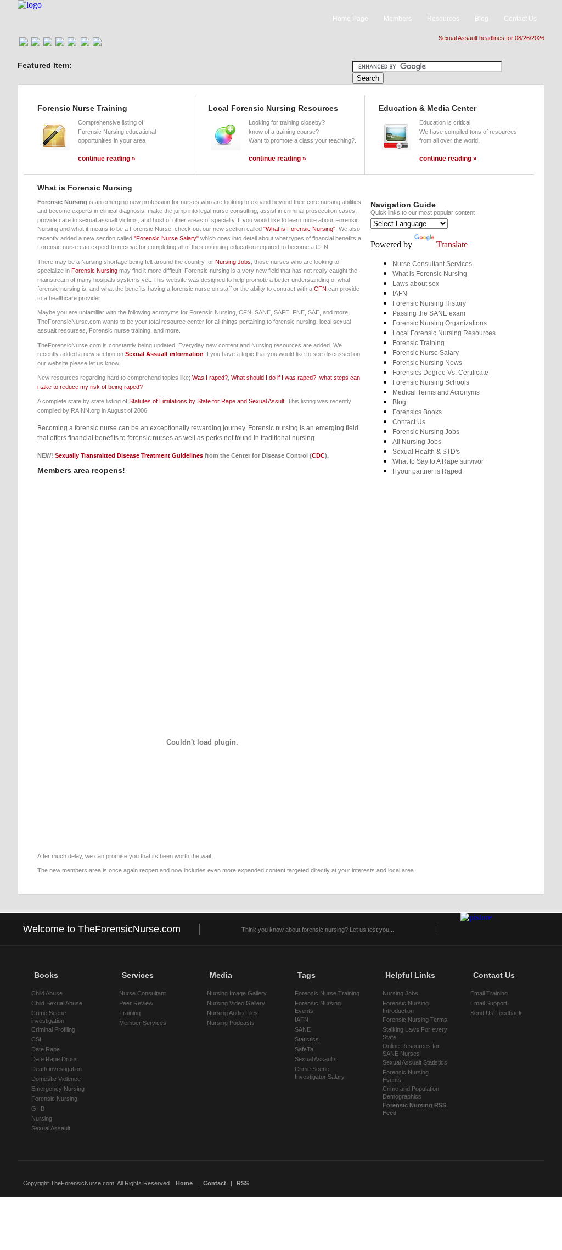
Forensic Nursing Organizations (439, 323)
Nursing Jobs (233, 261)
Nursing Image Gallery (237, 993)
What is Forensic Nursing (429, 274)
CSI (36, 1039)
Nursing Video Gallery (236, 1003)
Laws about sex (415, 284)
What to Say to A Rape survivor (438, 461)
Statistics (307, 1039)
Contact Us (408, 422)
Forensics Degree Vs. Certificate (440, 372)
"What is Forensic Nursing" (299, 229)
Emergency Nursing (58, 1088)
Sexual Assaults (316, 1059)
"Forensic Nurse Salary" (166, 238)
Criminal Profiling (53, 1029)
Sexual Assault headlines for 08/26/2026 (491, 38)
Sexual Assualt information (164, 354)
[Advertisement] (165, 503)
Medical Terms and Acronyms (436, 392)
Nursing (41, 1118)
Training (129, 1013)
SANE (303, 1029)
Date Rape (45, 1049)
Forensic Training (418, 343)
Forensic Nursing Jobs (425, 432)
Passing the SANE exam (428, 313)
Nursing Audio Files (232, 1013)
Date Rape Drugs (54, 1059)
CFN (320, 288)
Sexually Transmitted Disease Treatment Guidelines (129, 455)
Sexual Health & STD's (426, 451)
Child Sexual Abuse (56, 1003)
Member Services (142, 1023)
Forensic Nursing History (429, 303)
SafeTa (304, 1049)
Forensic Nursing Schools (430, 382)
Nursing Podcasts (231, 1023)
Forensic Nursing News (427, 363)
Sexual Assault (50, 1128)
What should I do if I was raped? (273, 377)
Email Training (489, 993)
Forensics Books (417, 412)
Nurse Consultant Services (432, 264)
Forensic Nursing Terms (415, 1019)
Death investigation (56, 1069)
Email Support (488, 1003)
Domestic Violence (56, 1079)
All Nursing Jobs (416, 442)
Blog (399, 402)
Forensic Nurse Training (327, 993)
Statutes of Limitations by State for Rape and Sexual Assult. (207, 401)
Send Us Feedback (496, 1013)
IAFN (399, 293)
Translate (452, 244)
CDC (318, 455)
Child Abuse (47, 993)
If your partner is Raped (427, 471)
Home (184, 1183)
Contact (214, 1183)
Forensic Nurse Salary (425, 353)
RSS (243, 1183)
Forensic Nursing (94, 270)
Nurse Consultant (142, 993)
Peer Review (136, 1003)
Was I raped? (210, 377)
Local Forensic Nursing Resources (444, 333)
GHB (37, 1108)
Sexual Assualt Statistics (415, 1062)
